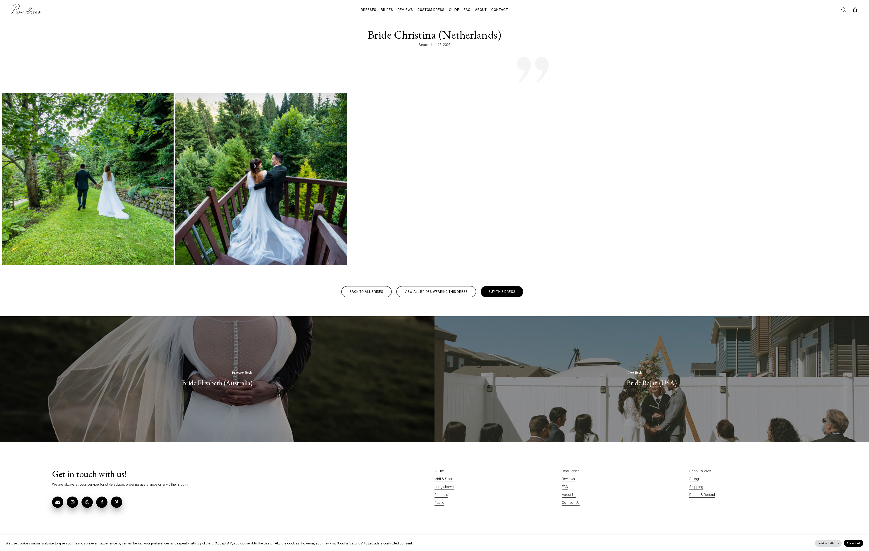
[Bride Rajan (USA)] (651, 379)
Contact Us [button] (571, 503)
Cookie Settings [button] (828, 543)
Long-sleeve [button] (444, 487)
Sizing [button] (694, 479)
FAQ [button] (565, 487)
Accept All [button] (854, 543)
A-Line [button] (439, 471)
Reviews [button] (568, 479)
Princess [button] (441, 495)
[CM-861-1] (88, 179)
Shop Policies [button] (700, 471)
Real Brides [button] (571, 471)
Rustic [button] (439, 503)
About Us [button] (569, 495)
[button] (366, 291)
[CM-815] (261, 179)
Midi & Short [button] (444, 479)
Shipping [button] (696, 487)
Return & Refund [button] (702, 495)
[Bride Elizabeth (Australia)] (217, 379)
